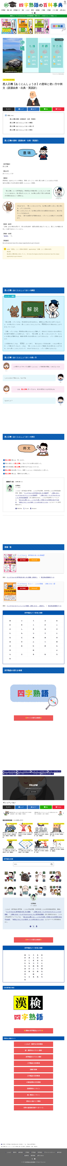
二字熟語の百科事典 (33, 1063)
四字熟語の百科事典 (30, 1162)
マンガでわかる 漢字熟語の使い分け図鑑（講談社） (22, 577)
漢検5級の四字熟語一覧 (47, 773)
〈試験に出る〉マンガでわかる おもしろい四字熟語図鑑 (27, 914)
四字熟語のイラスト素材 (33, 1057)
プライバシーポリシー (49, 1152)
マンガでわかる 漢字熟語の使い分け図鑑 (35, 493)
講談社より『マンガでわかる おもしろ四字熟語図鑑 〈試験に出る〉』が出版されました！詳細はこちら (33, 15)
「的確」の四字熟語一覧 (10, 773)
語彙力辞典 (33, 1069)
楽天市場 (22, 559)
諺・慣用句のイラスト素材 (33, 1050)
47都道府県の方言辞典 (33, 1082)
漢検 (23, 10)
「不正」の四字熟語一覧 (24, 771)
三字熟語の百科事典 (33, 1076)
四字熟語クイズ (17, 10)
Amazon (34, 559)
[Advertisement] (33, 272)
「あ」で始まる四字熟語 (8, 79)
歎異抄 (6, 236)
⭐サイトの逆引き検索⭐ (33, 718)
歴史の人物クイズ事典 (33, 1101)
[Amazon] (33, 508)
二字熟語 (43, 10)
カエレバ (24, 557)
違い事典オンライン (33, 1095)
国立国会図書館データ (47, 577)
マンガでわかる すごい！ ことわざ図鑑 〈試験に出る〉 (35, 583)
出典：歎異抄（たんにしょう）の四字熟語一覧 (29, 773)
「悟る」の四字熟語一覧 (55, 771)
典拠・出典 (9, 10)
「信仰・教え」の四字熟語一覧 (39, 771)
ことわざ (27, 10)
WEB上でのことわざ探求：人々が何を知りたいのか (33, 502)
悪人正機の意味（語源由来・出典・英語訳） (23, 119)
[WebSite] (18, 508)
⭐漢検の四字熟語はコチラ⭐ (33, 1030)
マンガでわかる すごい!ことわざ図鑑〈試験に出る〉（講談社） (26, 606)
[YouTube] (34, 13)
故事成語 (38, 10)
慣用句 (32, 10)
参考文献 (59, 1152)
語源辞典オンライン (33, 1088)
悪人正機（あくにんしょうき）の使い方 (22, 126)
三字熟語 (49, 10)
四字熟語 (3, 10)
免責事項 (26, 1155)
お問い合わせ (62, 10)
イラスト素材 (55, 10)
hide (12, 115)
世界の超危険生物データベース (33, 1107)
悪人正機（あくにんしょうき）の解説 (21, 122)
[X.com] (32, 13)
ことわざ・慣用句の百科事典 (33, 1044)
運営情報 (33, 1155)
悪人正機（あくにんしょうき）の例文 (21, 130)
